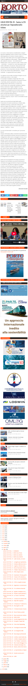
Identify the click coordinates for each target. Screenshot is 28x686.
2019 (3, 539)
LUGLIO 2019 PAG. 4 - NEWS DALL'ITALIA (12, 553)
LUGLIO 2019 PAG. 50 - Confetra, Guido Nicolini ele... (15, 637)
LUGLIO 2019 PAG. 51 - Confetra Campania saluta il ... (15, 639)
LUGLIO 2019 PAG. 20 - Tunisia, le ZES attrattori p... (14, 577)
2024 (3, 530)
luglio (4, 549)
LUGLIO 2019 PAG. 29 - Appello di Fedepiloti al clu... (14, 591)
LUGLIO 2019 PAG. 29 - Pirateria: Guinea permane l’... (15, 593)
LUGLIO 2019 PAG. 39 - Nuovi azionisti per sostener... (15, 615)
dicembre (5, 541)
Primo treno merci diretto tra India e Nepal (17, 492)
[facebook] (25, 1)
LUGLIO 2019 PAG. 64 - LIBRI (10, 656)
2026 (3, 526)
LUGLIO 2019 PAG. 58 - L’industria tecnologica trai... (14, 644)
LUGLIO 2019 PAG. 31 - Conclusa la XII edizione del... (15, 598)
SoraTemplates (9, 684)
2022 (3, 533)
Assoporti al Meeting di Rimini (14, 477)
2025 (3, 528)
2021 (3, 535)
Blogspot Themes (23, 684)
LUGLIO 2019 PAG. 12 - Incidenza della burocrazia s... (15, 564)
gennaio (5, 666)
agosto (5, 547)
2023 (3, 531)
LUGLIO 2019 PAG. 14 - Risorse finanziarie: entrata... (15, 567)
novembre (5, 543)
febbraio (5, 664)
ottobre (5, 545)
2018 (3, 669)
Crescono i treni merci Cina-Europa (15, 437)
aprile (4, 662)
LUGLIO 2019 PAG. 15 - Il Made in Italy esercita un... (14, 569)
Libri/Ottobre (11, 498)
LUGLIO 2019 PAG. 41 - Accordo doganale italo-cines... (15, 619)
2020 (3, 537)
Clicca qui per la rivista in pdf (7, 251)
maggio (5, 660)
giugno (5, 658)
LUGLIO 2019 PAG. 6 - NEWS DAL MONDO (12, 555)
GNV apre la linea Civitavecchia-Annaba (16, 452)
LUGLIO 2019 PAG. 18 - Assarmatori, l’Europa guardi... (15, 575)
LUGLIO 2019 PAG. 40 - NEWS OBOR (11, 617)
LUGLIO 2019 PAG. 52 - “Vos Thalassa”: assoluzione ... (15, 641)
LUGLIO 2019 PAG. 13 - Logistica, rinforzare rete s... (14, 566)
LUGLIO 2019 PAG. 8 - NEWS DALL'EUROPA (13, 556)
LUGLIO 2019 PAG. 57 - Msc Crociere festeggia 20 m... (15, 643)
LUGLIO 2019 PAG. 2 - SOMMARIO (11, 551)
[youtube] (26, 1)
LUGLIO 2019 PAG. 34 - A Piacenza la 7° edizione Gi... (15, 603)
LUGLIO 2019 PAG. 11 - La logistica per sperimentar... (15, 562)
